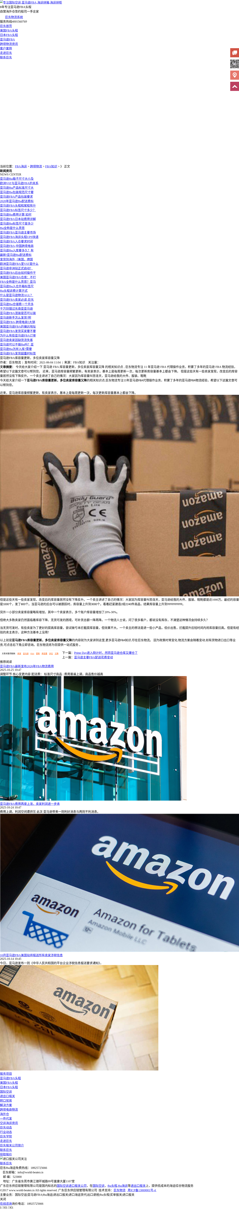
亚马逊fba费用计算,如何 (15, 214)
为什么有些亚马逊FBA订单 (18, 335)
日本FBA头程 (9, 35)
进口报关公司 (78, 1185)
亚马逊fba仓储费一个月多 (17, 304)
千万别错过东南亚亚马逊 (16, 308)
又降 (56, 654)
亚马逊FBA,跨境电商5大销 (17, 322)
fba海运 (123, 1185)
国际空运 (6, 1091)
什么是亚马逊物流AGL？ (16, 295)
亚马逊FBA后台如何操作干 (18, 272)
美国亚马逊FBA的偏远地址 (18, 326)
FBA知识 (51, 166)
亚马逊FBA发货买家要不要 (18, 331)
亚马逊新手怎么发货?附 (15, 317)
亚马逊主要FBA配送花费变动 (93, 657)
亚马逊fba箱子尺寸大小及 (17, 178)
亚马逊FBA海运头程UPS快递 (19, 237)
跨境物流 (36, 166)
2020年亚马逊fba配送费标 (17, 201)
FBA (32, 654)
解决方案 (6, 1105)
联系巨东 (6, 57)
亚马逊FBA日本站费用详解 (18, 219)
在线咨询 (6, 1203)
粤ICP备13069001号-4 (141, 1190)
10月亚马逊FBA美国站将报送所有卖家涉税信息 (31, 955)
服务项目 (6, 1073)
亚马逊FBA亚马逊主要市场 (18, 232)
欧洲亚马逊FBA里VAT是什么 (19, 263)
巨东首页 (6, 26)
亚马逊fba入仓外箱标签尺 (17, 286)
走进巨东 (6, 53)
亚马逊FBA (7, 39)
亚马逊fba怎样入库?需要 (16, 349)
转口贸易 (6, 1100)
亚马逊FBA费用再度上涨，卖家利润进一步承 (30, 803)
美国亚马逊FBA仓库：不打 (18, 277)
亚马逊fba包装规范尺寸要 (17, 192)
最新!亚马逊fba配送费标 (16, 254)
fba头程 (112, 1185)
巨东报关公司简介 (12, 1145)
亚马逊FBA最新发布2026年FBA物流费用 (27, 666)
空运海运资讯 (9, 1123)
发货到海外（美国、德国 (16, 259)
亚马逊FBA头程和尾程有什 (18, 205)
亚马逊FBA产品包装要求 (16, 196)
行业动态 (6, 1132)
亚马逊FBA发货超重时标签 (18, 353)
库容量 (44, 654)
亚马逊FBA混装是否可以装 (18, 313)
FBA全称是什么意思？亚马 (18, 281)
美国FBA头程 (9, 30)
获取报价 (6, 1154)
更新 (38, 654)
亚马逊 (26, 654)
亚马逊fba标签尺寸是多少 (17, 223)
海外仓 (4, 1114)
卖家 (19, 654)
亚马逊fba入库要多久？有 (17, 250)
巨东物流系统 (14, 17)
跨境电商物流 (9, 1109)
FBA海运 (21, 166)
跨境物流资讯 (9, 44)
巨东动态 (6, 1127)
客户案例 (6, 48)
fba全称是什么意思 (12, 228)
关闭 (3, 1199)
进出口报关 (7, 1096)
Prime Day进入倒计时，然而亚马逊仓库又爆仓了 (106, 652)
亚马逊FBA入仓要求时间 (16, 241)
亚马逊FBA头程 (10, 1078)
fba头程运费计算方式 (14, 290)
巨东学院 (6, 1136)
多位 (51, 654)
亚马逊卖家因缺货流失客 (16, 340)
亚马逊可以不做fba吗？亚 (17, 344)
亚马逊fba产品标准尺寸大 (17, 187)
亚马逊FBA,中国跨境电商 (17, 246)
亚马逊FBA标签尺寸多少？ (18, 210)
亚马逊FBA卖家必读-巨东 (17, 299)
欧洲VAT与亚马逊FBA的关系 (19, 183)
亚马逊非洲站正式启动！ (16, 268)
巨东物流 (119, 1190)
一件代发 (6, 1118)
